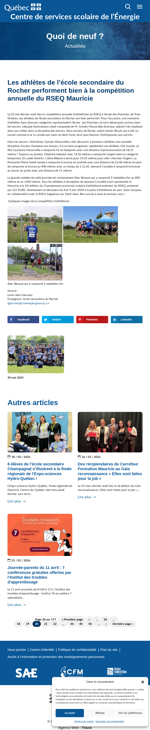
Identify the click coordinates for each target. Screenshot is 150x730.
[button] (143, 682)
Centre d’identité (42, 650)
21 (45, 623)
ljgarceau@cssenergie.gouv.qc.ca (29, 303)
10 (105, 619)
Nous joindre (17, 650)
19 (27, 623)
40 (80, 623)
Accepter (70, 713)
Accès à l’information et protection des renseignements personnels (56, 657)
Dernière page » (122, 623)
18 (18, 623)
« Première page (72, 619)
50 (90, 623)
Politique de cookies (84, 721)
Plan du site (108, 650)
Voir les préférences (130, 713)
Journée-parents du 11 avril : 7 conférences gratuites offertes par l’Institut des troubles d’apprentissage (39, 574)
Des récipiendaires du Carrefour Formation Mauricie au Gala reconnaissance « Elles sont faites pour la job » (110, 471)
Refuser (100, 713)
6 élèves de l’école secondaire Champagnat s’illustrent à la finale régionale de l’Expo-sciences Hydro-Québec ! (40, 471)
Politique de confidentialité (77, 650)
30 (72, 623)
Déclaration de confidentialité (109, 721)
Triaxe (87, 728)
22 (55, 623)
